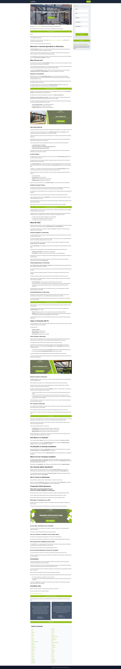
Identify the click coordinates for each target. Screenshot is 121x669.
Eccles (32, 638)
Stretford (35, 593)
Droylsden (33, 653)
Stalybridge (53, 645)
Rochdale (53, 659)
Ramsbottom (53, 660)
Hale (31, 593)
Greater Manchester (34, 641)
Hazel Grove (33, 647)
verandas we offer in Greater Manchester (56, 40)
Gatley (38, 593)
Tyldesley (33, 650)
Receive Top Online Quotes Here (51, 302)
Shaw (52, 657)
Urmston (41, 593)
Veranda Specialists (37, 26)
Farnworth (33, 661)
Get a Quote (50, 17)
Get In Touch (82, 40)
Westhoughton (53, 639)
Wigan (52, 654)
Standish (52, 662)
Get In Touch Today (51, 31)
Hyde (52, 633)
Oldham (52, 650)
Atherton (32, 656)
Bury (52, 648)
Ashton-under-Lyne (54, 636)
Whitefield (33, 659)
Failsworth (33, 662)
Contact (88, 1)
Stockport (33, 644)
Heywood (53, 651)
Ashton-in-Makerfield (54, 642)
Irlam (32, 636)
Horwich (52, 656)
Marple (52, 630)
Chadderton (53, 647)
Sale (33, 593)
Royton (52, 653)
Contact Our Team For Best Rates (51, 88)
